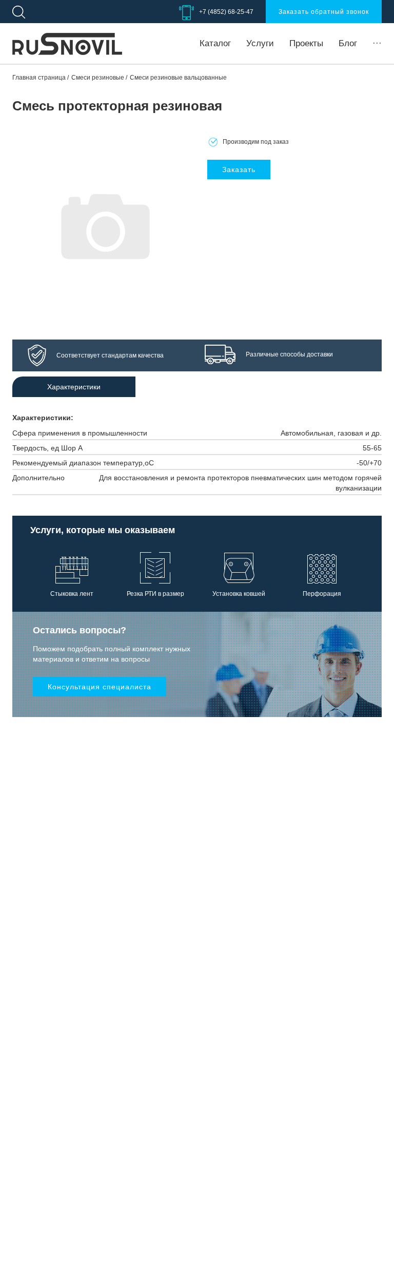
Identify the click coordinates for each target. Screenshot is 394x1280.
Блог (348, 43)
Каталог (215, 43)
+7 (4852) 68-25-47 (226, 11)
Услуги (260, 43)
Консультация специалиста (99, 687)
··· (377, 43)
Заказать (238, 169)
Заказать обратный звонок (324, 11)
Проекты (306, 43)
